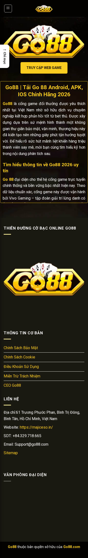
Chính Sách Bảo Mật (21, 348)
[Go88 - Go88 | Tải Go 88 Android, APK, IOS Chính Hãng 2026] (44, 8)
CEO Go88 (12, 385)
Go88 (12, 547)
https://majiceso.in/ (36, 427)
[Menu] (8, 8)
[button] (4, 56)
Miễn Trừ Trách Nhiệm (22, 376)
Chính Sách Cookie (19, 357)
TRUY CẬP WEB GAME (44, 68)
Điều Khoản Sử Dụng (21, 366)
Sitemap (11, 453)
